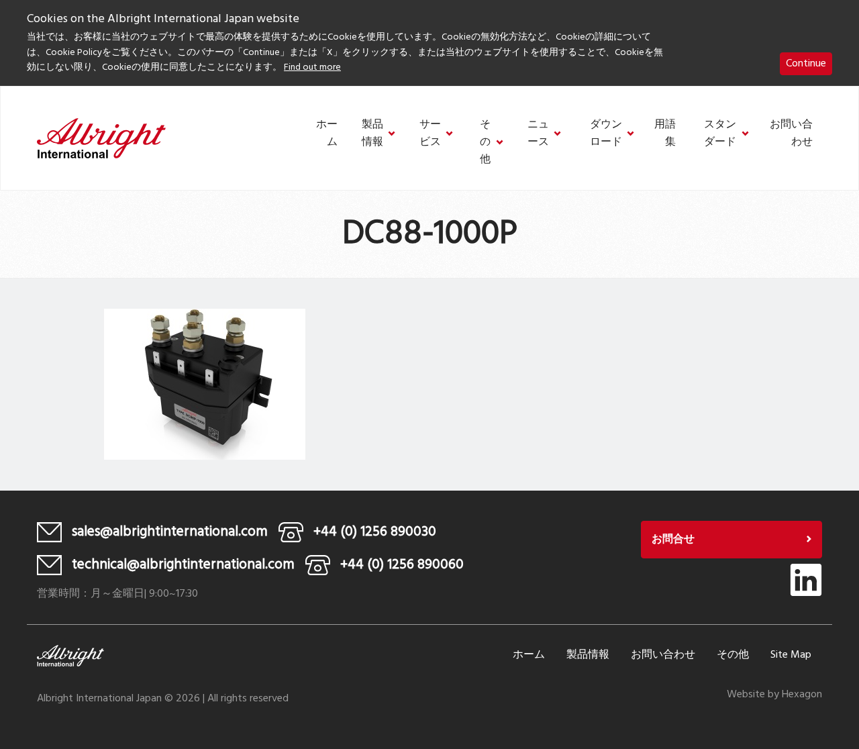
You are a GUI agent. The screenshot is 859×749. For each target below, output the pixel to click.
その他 (485, 142)
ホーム (327, 134)
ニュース (538, 134)
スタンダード (720, 134)
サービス (430, 134)
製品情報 (372, 134)
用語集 (664, 134)
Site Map (790, 655)
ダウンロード (606, 134)
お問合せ (673, 539)
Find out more (312, 67)
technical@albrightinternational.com (183, 565)
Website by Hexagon (774, 694)
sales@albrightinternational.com (170, 532)
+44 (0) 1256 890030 (374, 532)
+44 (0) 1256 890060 (402, 565)
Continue (806, 63)
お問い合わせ (791, 134)
